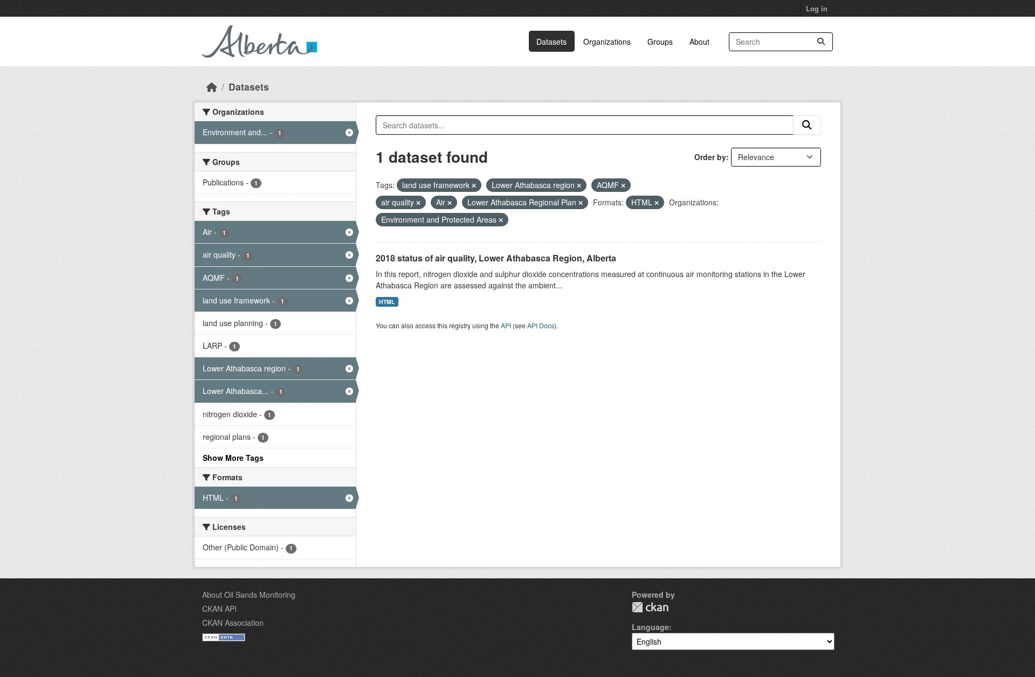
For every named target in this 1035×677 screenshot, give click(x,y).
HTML (387, 302)
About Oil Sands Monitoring (248, 594)
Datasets (551, 41)
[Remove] (474, 185)
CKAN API (219, 608)
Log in (816, 8)
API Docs (540, 325)
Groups (660, 41)
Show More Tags (233, 457)
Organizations (607, 41)
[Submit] (821, 41)
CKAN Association (233, 622)
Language (650, 626)
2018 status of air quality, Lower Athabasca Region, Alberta (496, 258)
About (699, 41)
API (506, 325)
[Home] (211, 86)
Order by (710, 156)
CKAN (650, 607)
